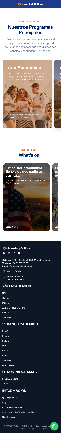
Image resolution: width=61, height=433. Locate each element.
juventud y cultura (20, 426)
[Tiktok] (14, 253)
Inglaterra (6, 341)
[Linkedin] (19, 253)
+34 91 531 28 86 (20, 263)
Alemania (6, 317)
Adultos (5, 383)
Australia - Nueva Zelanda (14, 308)
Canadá (6, 298)
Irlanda (5, 303)
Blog (4, 402)
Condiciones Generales (12, 407)
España (5, 331)
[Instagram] (9, 253)
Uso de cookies (9, 417)
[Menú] (3, 4)
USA (4, 293)
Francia (5, 312)
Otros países (8, 365)
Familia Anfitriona (10, 379)
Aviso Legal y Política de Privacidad (18, 412)
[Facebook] (4, 253)
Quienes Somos (9, 397)
